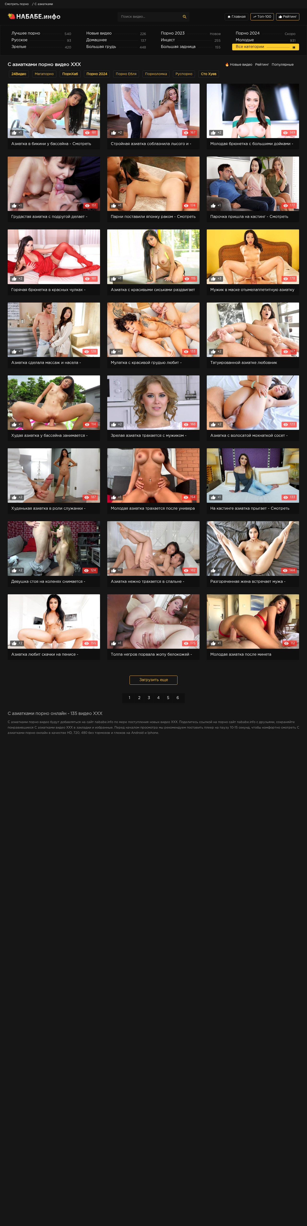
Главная (236, 16)
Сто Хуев (208, 74)
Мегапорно (44, 74)
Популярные (283, 64)
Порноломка (156, 74)
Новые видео (241, 64)
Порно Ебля (126, 74)
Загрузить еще (153, 680)
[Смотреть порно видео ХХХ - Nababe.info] (50, 16)
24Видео (19, 74)
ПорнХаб (70, 74)
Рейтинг (288, 16)
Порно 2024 (97, 74)
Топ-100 (262, 16)
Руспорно (184, 74)
